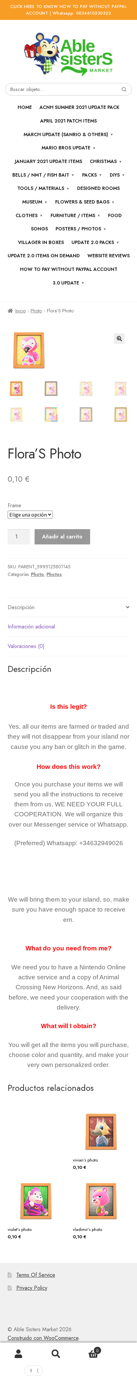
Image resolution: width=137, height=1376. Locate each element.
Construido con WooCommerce (43, 1338)
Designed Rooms (98, 188)
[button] (119, 338)
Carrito (86, 1348)
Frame (14, 505)
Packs (89, 175)
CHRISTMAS (103, 161)
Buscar (55, 1354)
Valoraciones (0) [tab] (26, 646)
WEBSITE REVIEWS (108, 255)
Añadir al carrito (62, 536)
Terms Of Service (35, 1275)
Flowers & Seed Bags (82, 202)
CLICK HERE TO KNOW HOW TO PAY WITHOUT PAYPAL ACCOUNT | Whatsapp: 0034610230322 (68, 10)
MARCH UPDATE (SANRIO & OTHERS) (66, 134)
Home (25, 107)
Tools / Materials (40, 188)
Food (115, 215)
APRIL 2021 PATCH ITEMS (68, 121)
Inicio (20, 310)
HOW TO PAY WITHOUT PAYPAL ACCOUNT (68, 269)
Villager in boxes (41, 242)
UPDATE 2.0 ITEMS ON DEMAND (44, 255)
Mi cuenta (18, 1354)
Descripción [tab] (21, 607)
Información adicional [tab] (31, 626)
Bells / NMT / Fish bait (40, 175)
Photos (54, 574)
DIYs (115, 175)
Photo (36, 310)
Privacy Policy (31, 1288)
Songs (39, 228)
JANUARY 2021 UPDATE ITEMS (48, 161)
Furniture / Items (73, 215)
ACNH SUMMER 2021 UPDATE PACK (79, 107)
